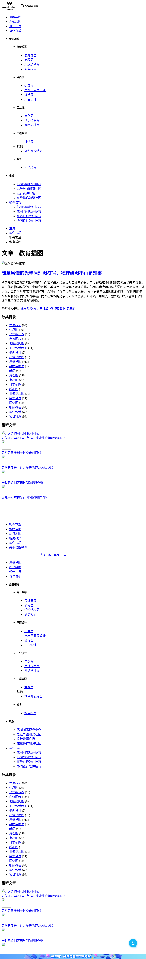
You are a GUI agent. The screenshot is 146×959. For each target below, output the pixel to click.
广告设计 (30, 99)
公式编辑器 (16, 334)
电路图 (28, 116)
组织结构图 (32, 64)
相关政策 (15, 538)
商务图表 (15, 338)
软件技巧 (15, 202)
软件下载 (15, 524)
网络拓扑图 (32, 125)
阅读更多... (70, 308)
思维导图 (15, 17)
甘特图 (28, 141)
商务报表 (30, 69)
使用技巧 (27, 308)
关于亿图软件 (18, 547)
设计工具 (15, 26)
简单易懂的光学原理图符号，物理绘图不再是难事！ (54, 273)
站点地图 (15, 533)
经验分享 (15, 398)
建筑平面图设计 (35, 90)
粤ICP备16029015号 (53, 555)
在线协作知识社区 (29, 197)
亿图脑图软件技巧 (29, 211)
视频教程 (15, 407)
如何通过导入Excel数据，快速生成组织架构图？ (34, 438)
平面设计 (15, 352)
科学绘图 (30, 167)
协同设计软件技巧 (29, 220)
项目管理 (15, 416)
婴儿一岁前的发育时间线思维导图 (24, 497)
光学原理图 (41, 308)
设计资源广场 (26, 193)
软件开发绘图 (33, 151)
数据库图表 (16, 366)
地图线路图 (16, 343)
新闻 (12, 370)
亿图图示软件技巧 (29, 207)
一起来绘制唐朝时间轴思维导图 (23, 482)
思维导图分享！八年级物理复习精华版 (27, 467)
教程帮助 (15, 529)
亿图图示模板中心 (29, 184)
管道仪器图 (32, 120)
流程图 (28, 60)
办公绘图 (15, 21)
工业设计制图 (18, 348)
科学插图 (15, 384)
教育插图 (56, 308)
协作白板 (15, 30)
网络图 (13, 402)
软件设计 (15, 412)
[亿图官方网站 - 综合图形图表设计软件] (20, 9)
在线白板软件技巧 (29, 216)
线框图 (28, 94)
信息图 (28, 85)
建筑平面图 (16, 357)
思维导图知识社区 (29, 188)
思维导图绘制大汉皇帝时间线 (21, 453)
